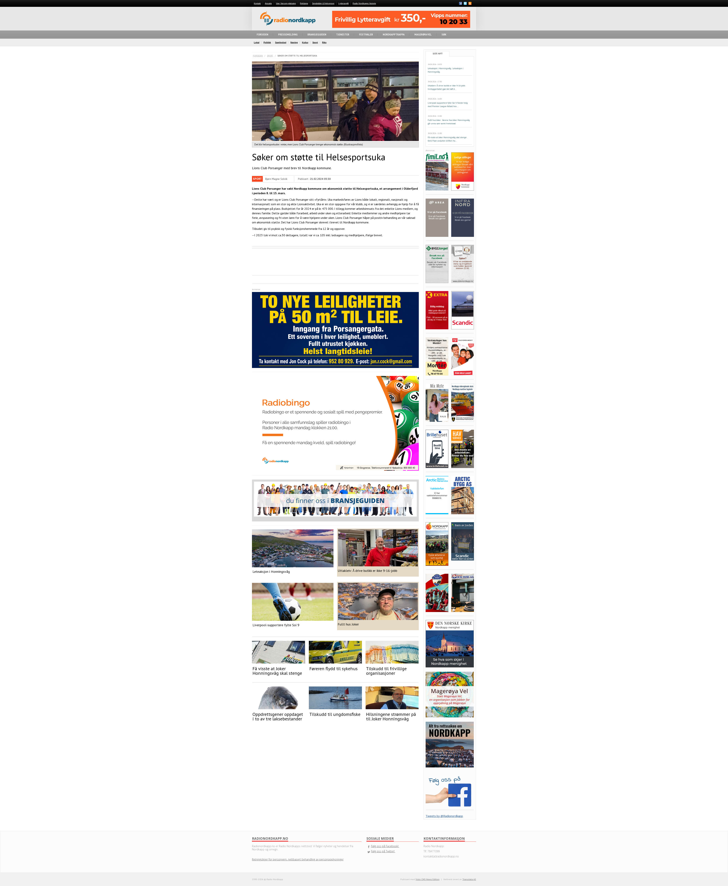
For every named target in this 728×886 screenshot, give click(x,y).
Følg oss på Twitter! (383, 851)
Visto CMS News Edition (427, 879)
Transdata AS (469, 879)
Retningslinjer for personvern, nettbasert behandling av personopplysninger (298, 859)
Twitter (465, 3)
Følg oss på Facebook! (385, 846)
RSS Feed (469, 4)
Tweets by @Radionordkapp (444, 816)
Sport (270, 55)
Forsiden (258, 55)
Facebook (460, 3)
